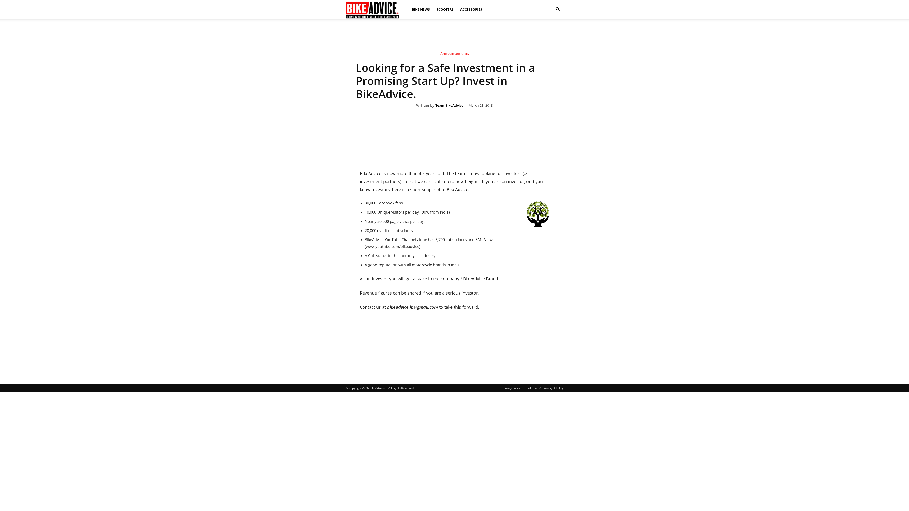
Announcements (454, 53)
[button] (557, 9)
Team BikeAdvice (449, 106)
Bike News (421, 9)
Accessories (471, 9)
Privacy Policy (511, 388)
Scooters (445, 9)
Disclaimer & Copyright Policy (544, 388)
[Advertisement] (454, 35)
